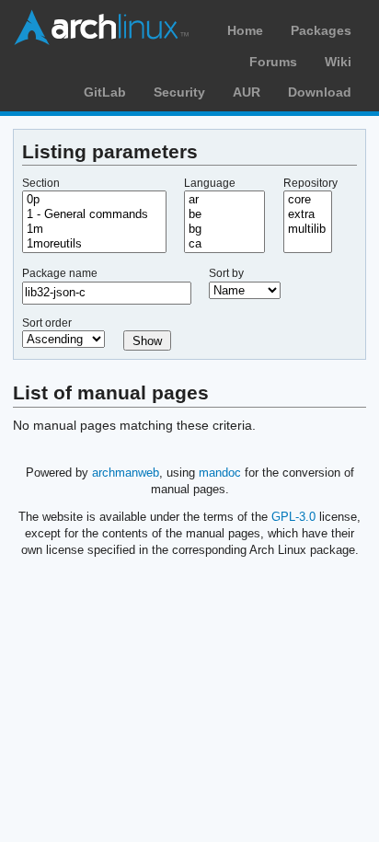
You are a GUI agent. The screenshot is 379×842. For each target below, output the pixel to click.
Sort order (47, 323)
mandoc (220, 472)
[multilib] (308, 229)
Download (319, 92)
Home (245, 30)
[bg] (224, 229)
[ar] (224, 199)
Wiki (338, 61)
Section (41, 183)
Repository (310, 183)
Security (179, 92)
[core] (308, 199)
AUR (246, 92)
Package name (60, 273)
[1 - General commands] (94, 214)
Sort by (226, 273)
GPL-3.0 (293, 517)
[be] (224, 214)
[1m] (94, 229)
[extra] (308, 214)
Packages (321, 30)
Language (209, 183)
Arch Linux (101, 27)
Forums (273, 61)
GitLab (105, 92)
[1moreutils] (94, 243)
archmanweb (125, 472)
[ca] (224, 243)
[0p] (94, 199)
